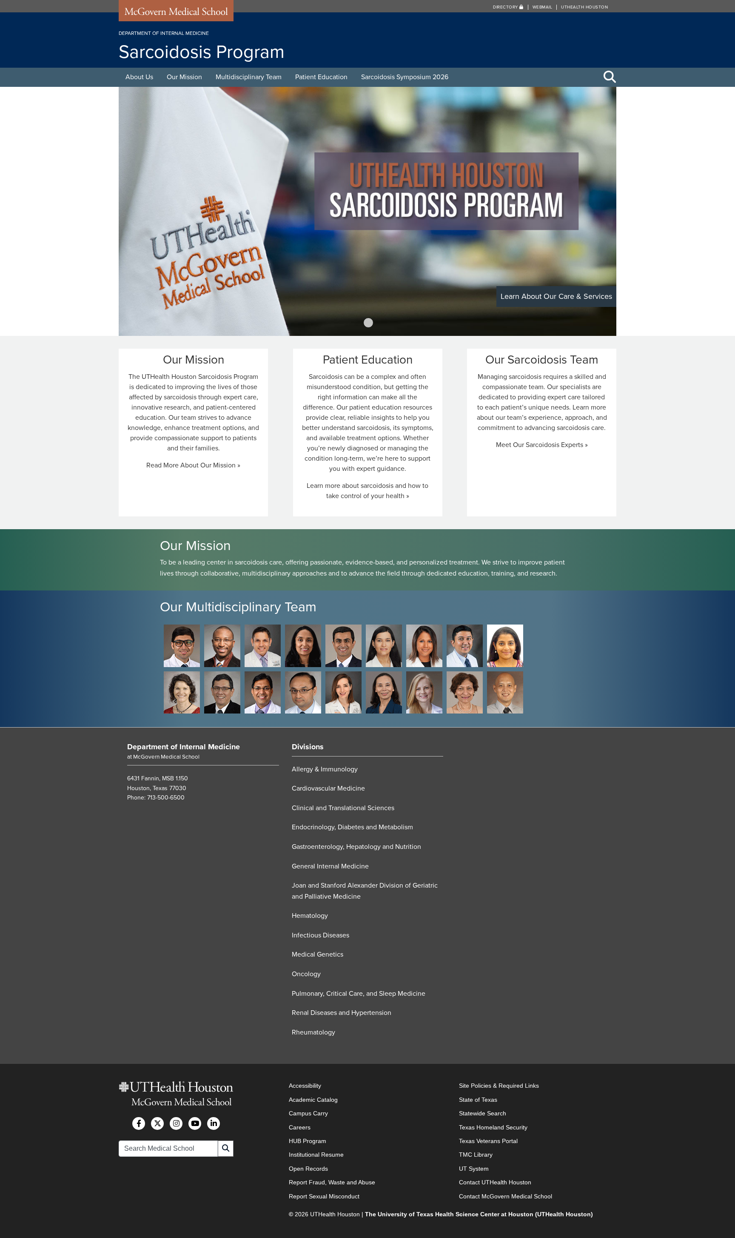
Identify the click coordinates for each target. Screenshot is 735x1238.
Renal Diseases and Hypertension (341, 1013)
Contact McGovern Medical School (505, 1196)
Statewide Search (482, 1113)
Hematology (310, 915)
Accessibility (305, 1085)
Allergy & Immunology (325, 769)
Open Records (308, 1168)
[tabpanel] (367, 211)
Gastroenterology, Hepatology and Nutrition (356, 847)
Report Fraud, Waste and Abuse (332, 1182)
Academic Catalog (313, 1099)
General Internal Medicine (330, 866)
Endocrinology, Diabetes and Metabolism (352, 827)
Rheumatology (313, 1032)
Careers (300, 1127)
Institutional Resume (316, 1154)
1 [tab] (368, 322)
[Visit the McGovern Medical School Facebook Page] (138, 1123)
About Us (139, 77)
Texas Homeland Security (493, 1127)
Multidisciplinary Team (249, 77)
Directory (506, 7)
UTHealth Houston (584, 7)
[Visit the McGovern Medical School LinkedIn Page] (213, 1123)
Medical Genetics (317, 954)
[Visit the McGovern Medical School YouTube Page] (194, 1123)
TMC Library (476, 1154)
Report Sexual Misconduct (324, 1196)
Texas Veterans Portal (488, 1141)
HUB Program (307, 1141)
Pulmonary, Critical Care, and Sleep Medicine (358, 993)
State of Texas (478, 1099)
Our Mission (184, 77)
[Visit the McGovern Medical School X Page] (157, 1123)
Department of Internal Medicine (183, 746)
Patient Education (321, 77)
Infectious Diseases (320, 935)
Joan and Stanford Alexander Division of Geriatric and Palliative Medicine (365, 891)
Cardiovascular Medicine (328, 788)
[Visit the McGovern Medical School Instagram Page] (176, 1123)
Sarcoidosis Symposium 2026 (404, 77)
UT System (474, 1168)
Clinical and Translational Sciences (343, 808)
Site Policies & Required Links (499, 1085)
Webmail (543, 7)
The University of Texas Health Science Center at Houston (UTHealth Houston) (479, 1214)
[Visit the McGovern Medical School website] (176, 13)
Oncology (306, 974)
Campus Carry (308, 1113)
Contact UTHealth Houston (495, 1182)
